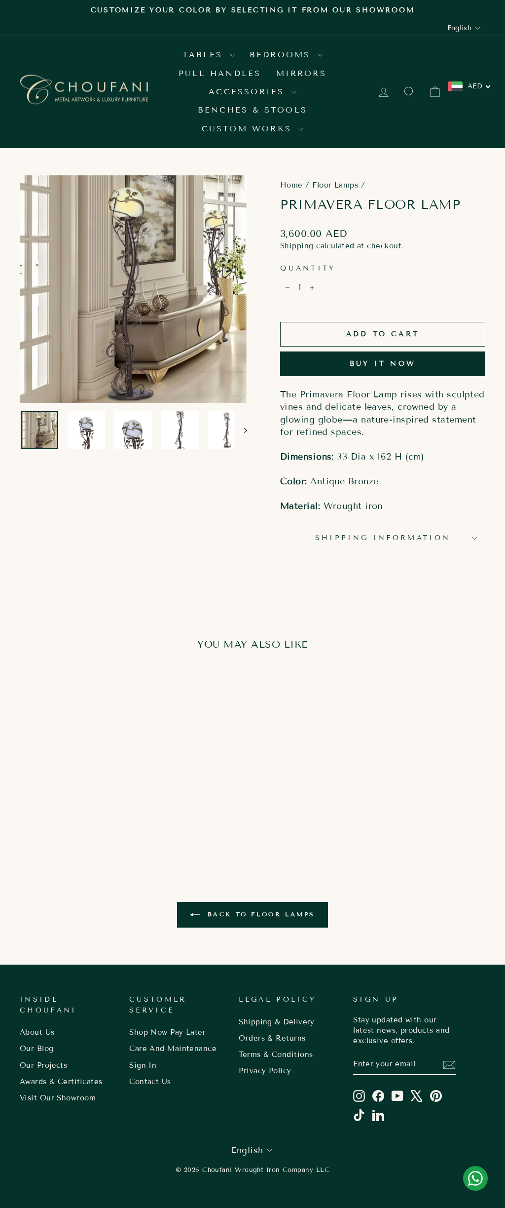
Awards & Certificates (61, 1081)
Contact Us (150, 1081)
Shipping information (382, 538)
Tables (204, 54)
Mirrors (301, 73)
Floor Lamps (335, 185)
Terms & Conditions (276, 1054)
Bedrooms (282, 54)
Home (291, 185)
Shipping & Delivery (277, 1021)
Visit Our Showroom (58, 1097)
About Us (37, 1032)
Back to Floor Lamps (259, 914)
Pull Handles (220, 73)
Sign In (142, 1065)
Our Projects (43, 1065)
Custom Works (249, 128)
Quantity (308, 268)
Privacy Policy (265, 1070)
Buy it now (383, 363)
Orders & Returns (272, 1038)
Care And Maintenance (172, 1048)
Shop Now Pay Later (167, 1032)
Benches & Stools (252, 110)
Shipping (297, 245)
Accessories (249, 91)
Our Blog (37, 1048)
